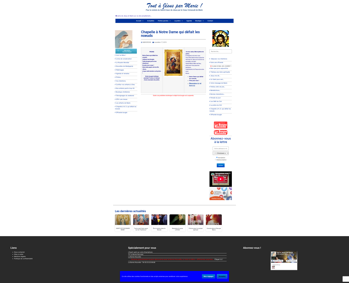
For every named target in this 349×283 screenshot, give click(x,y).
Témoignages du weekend (125, 95)
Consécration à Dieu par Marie (214, 229)
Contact (210, 21)
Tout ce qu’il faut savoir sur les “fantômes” (141, 229)
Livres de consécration (124, 59)
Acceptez (222, 276)
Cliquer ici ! (205, 259)
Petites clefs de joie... (217, 87)
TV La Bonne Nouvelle (135, 254)
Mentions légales (20, 256)
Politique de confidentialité (23, 259)
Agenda (189, 21)
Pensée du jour (215, 98)
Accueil (138, 21)
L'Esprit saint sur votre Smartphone (140, 252)
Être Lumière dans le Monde (159, 229)
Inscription (221, 157)
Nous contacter (19, 252)
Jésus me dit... (215, 76)
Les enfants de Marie (123, 103)
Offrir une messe (121, 99)
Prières (118, 77)
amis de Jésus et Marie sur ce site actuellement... (133, 16)
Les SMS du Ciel (216, 101)
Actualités (150, 21)
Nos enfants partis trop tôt (125, 88)
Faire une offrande (216, 62)
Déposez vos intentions (219, 59)
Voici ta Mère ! (121, 55)
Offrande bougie (121, 112)
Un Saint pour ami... (217, 79)
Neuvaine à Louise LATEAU (177, 229)
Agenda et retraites (122, 73)
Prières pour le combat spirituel (196, 229)
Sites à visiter (18, 254)
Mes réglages (208, 276)
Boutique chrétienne (123, 92)
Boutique (198, 21)
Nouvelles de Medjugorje (124, 66)
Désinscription (221, 160)
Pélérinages (120, 70)
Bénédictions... (215, 90)
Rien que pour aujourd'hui (219, 68)
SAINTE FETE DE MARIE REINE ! (123, 229)
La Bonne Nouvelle (134, 257)
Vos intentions (121, 81)
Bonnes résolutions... (217, 94)
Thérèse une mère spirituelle (220, 72)
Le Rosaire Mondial (122, 62)
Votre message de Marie (218, 83)
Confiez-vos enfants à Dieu (125, 84)
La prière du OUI (216, 105)
